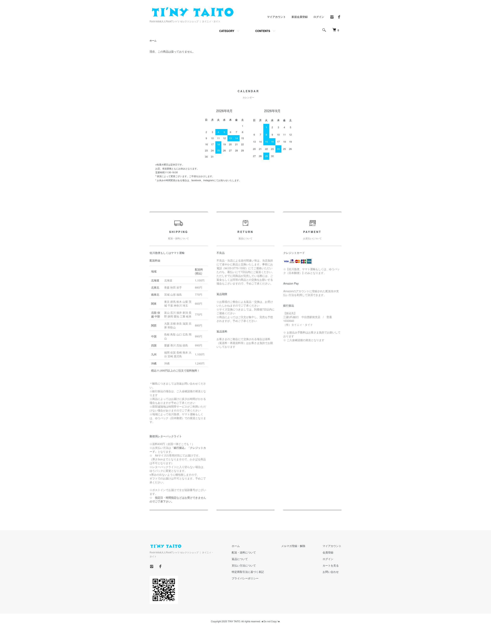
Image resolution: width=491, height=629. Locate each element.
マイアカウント (276, 17)
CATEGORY (226, 31)
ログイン (318, 17)
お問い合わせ (331, 572)
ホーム (153, 40)
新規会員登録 (300, 17)
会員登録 (328, 552)
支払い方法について (244, 565)
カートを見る (331, 565)
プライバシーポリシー (245, 578)
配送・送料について (244, 552)
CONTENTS (262, 31)
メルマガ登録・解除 (293, 546)
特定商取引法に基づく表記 (248, 572)
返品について (240, 559)
